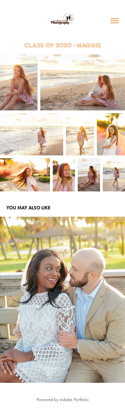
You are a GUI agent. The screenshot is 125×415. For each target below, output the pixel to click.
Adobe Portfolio (74, 400)
